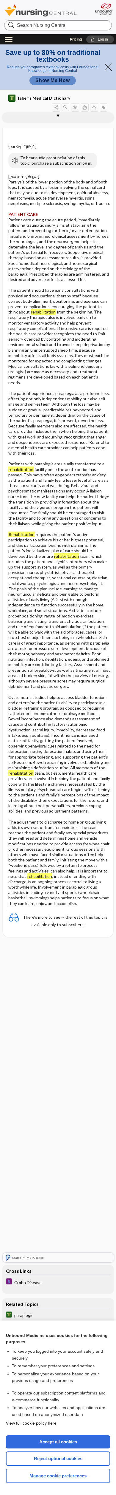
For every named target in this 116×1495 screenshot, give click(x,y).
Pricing (76, 39)
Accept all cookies (58, 1441)
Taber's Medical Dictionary (43, 98)
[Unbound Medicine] (103, 9)
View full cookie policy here (31, 1423)
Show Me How (52, 80)
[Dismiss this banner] (108, 67)
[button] (100, 39)
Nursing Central (40, 10)
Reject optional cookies (58, 1458)
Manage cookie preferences (58, 1475)
